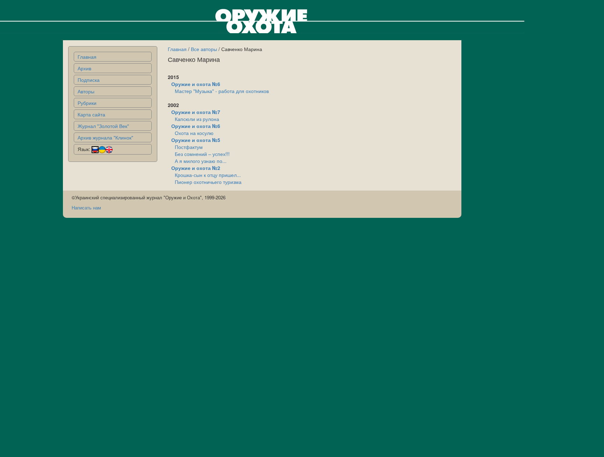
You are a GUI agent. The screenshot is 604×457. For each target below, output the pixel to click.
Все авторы (204, 48)
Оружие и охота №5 (195, 139)
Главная (87, 56)
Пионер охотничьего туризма (208, 181)
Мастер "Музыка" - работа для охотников (222, 90)
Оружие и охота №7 (195, 111)
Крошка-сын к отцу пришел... (208, 174)
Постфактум (189, 146)
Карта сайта (91, 114)
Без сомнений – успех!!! (202, 153)
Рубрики (87, 102)
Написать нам (86, 207)
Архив (84, 68)
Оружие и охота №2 (195, 167)
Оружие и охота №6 (195, 83)
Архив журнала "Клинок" (105, 137)
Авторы (86, 91)
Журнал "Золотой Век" (103, 125)
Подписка (89, 79)
